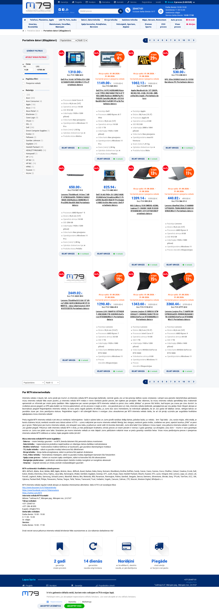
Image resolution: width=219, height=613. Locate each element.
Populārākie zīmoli (106, 586)
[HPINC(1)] (23, 167)
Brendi (191, 20)
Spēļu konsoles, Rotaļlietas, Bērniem (94, 25)
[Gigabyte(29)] (23, 144)
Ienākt (158, 2)
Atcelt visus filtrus (35, 57)
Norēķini (92, 2)
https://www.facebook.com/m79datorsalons (40, 490)
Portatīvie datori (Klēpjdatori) (57, 31)
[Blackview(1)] (23, 114)
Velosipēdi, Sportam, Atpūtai (126, 25)
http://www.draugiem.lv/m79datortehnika (39, 488)
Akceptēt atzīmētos (50, 606)
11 (189, 40)
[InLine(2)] (23, 173)
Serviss (133, 2)
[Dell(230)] (23, 127)
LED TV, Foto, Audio (68, 20)
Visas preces (177, 25)
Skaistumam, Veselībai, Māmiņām (60, 25)
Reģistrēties (147, 2)
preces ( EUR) (180, 2)
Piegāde (78, 2)
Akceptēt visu (74, 606)
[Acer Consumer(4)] (23, 101)
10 (184, 40)
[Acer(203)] (23, 98)
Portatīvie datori (33, 31)
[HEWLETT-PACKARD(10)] (23, 150)
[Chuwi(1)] (23, 121)
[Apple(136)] (23, 105)
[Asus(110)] (23, 108)
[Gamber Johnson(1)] (23, 141)
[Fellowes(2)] (23, 137)
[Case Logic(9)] (23, 118)
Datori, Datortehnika (90, 20)
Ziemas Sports (148, 25)
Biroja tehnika (110, 20)
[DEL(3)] (23, 124)
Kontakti (120, 2)
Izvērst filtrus (35, 51)
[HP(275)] (23, 157)
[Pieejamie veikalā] (23, 83)
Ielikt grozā (75, 148)
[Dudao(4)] (23, 134)
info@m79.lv (191, 582)
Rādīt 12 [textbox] (49, 383)
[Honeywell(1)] (23, 154)
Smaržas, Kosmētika (33, 25)
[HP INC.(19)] (23, 163)
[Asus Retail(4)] (23, 111)
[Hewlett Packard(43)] (23, 147)
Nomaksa (106, 2)
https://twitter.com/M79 (32, 493)
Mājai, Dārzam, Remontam (154, 20)
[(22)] (23, 95)
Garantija (64, 2)
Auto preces (176, 20)
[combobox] (100, 11)
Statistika (72, 602)
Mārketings (86, 602)
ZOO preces (163, 25)
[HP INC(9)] (23, 160)
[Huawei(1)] (23, 170)
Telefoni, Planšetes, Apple (42, 20)
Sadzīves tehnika (130, 20)
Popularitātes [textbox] (29, 383)
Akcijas (192, 24)
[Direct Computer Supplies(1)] (23, 131)
